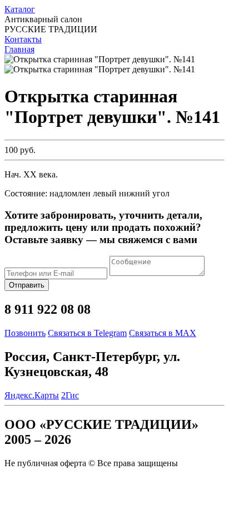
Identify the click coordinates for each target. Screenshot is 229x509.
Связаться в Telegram (87, 333)
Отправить (26, 285)
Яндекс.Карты (31, 395)
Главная (19, 49)
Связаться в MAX (162, 333)
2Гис (70, 395)
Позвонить (25, 333)
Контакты (23, 39)
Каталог (19, 9)
